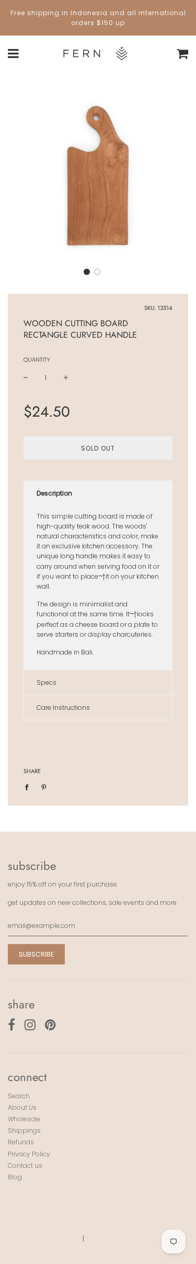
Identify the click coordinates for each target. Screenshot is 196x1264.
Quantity (37, 359)
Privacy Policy (29, 1154)
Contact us (25, 1165)
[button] (87, 272)
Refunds (21, 1141)
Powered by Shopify (122, 1238)
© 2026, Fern (54, 1238)
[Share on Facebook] (29, 786)
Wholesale (24, 1118)
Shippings (24, 1130)
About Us (22, 1107)
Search (19, 1095)
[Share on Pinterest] (44, 786)
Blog (15, 1177)
